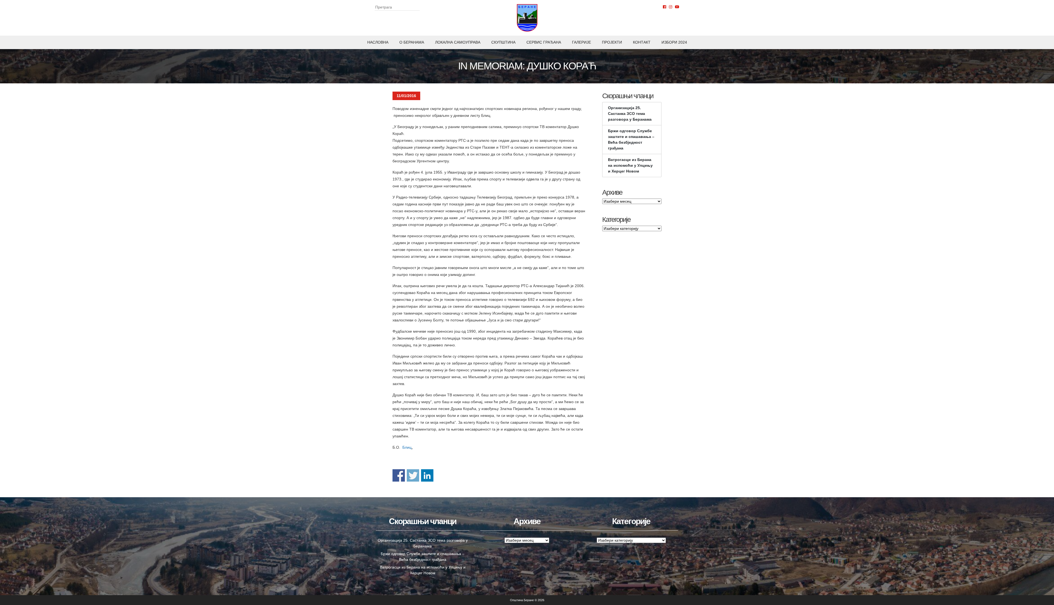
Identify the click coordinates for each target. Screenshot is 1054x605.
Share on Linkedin (427, 475)
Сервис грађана (543, 42)
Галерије (581, 42)
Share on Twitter (413, 475)
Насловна (377, 42)
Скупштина (503, 42)
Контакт (642, 42)
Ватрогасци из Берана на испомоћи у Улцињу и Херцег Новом (630, 165)
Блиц (406, 447)
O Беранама (411, 42)
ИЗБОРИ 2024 (674, 42)
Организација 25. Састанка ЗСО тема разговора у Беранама (630, 113)
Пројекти (612, 42)
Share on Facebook (399, 475)
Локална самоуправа (457, 42)
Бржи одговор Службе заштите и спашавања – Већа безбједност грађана (631, 139)
